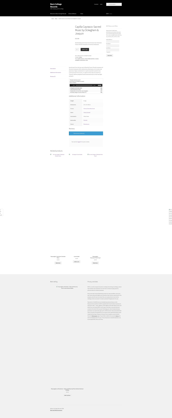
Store (81, 13)
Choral (85, 108)
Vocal (93, 108)
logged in (79, 141)
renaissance (82, 60)
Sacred (88, 112)
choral (86, 58)
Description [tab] (53, 68)
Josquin (96, 58)
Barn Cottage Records (56, 5)
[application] (86, 85)
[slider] (100, 85)
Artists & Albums (72, 13)
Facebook (96, 4)
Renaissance (86, 124)
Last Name (108, 48)
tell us (117, 316)
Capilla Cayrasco (80, 58)
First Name (108, 43)
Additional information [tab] (55, 72)
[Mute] (96, 85)
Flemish (85, 120)
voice (87, 60)
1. (76, 88)
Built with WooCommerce (56, 410)
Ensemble (89, 108)
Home (53, 18)
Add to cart (85, 49)
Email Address (109, 39)
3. (79, 91)
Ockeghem (77, 60)
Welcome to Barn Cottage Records (58, 13)
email (101, 4)
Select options (67, 395)
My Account (94, 316)
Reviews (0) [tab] (52, 76)
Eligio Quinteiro (91, 58)
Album (56, 18)
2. (75, 89)
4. (78, 92)
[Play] (71, 85)
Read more (58, 263)
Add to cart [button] (76, 261)
